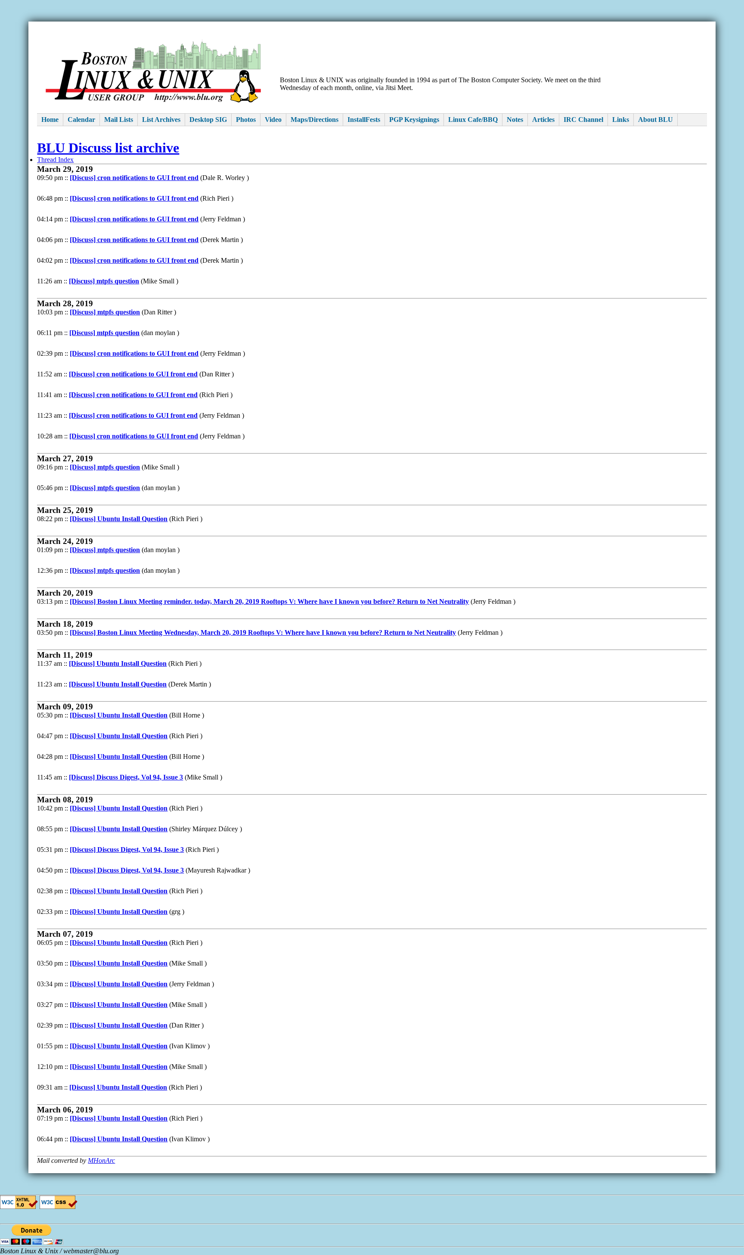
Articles (543, 119)
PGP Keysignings (414, 119)
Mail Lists (118, 119)
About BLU (655, 119)
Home (50, 119)
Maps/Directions (314, 119)
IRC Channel (583, 119)
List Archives (161, 119)
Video (273, 119)
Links (620, 119)
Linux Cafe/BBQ (473, 119)
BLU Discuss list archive (108, 147)
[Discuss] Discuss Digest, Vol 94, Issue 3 (126, 777)
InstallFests (363, 119)
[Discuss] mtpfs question (104, 281)
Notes (515, 119)
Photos (246, 119)
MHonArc (101, 1160)
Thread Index (55, 159)
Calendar (81, 119)
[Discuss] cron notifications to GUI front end (134, 177)
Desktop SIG (208, 119)
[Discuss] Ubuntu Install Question (118, 518)
